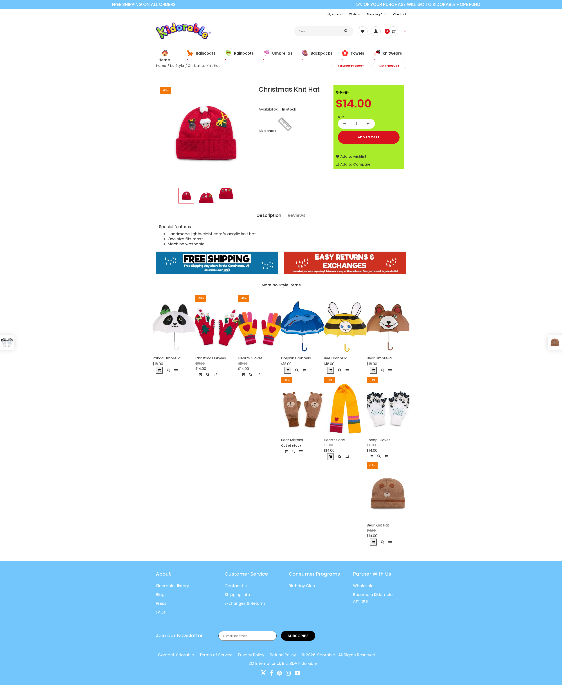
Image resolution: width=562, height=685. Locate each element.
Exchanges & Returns (245, 603)
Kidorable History (172, 586)
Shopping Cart (376, 14)
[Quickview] (168, 370)
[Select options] (200, 374)
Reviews (297, 215)
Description (269, 215)
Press (161, 603)
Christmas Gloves (210, 358)
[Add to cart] (159, 370)
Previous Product (351, 66)
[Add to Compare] (176, 370)
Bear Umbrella (379, 358)
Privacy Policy (251, 655)
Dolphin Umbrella (296, 358)
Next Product (389, 66)
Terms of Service (215, 655)
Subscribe (298, 636)
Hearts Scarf (335, 439)
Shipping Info (237, 594)
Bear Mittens (292, 439)
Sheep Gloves (378, 439)
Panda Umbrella (166, 358)
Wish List (355, 14)
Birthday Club (302, 586)
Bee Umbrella (335, 358)
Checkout (399, 14)
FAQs (161, 612)
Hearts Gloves (250, 358)
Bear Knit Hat (378, 525)
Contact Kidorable (176, 655)
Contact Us (236, 586)
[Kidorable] (183, 38)
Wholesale (363, 586)
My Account (335, 14)
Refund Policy (283, 655)
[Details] (286, 451)
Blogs (161, 594)
